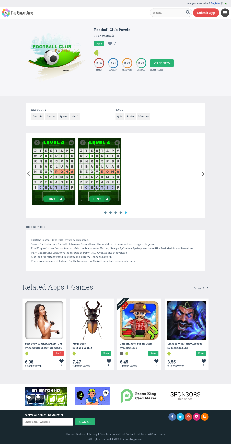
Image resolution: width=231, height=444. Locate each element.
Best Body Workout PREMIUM (43, 343)
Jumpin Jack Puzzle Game (136, 343)
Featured (81, 434)
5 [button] (125, 212)
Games (51, 116)
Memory (143, 116)
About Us (118, 434)
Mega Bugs (79, 343)
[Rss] (205, 417)
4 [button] (120, 212)
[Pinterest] (188, 417)
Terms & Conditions (153, 434)
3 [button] (115, 212)
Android (38, 116)
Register (216, 3)
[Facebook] (172, 417)
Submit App (206, 13)
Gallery (93, 434)
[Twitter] (180, 417)
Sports (63, 116)
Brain (130, 116)
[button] (28, 173)
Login (225, 3)
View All (200, 288)
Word (75, 116)
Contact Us (132, 434)
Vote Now (162, 63)
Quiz (120, 116)
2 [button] (110, 212)
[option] (54, 172)
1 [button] (105, 212)
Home (70, 434)
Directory (105, 434)
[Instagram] (196, 417)
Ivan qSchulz (84, 347)
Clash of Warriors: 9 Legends (184, 343)
